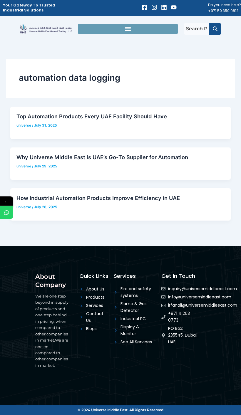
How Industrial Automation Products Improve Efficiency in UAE (98, 198)
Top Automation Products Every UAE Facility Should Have (91, 116)
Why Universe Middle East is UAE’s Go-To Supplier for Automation (102, 157)
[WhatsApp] (6, 212)
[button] (128, 29)
